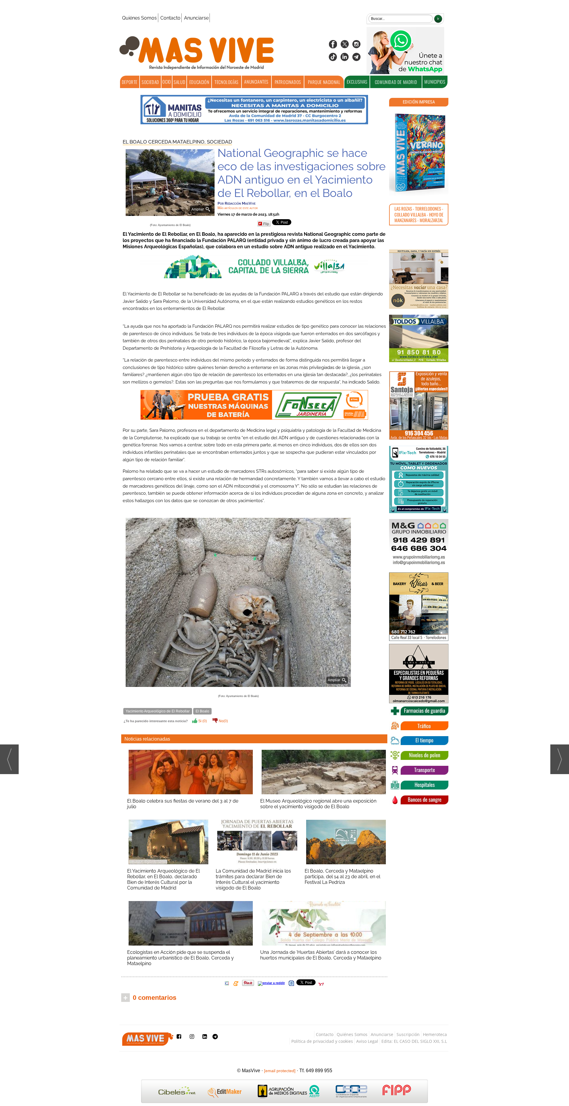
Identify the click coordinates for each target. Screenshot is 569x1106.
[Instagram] (356, 46)
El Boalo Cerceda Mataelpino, (165, 142)
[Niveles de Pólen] (418, 755)
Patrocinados (288, 82)
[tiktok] (332, 58)
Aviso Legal (367, 1041)
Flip (266, 223)
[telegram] (356, 58)
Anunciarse (196, 18)
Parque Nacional (324, 82)
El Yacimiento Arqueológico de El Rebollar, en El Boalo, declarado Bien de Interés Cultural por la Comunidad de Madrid (163, 879)
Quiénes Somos (139, 18)
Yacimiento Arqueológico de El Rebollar (158, 711)
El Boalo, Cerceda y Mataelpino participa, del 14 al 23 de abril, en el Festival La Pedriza (342, 876)
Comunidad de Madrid (396, 82)
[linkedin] (344, 58)
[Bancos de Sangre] (418, 800)
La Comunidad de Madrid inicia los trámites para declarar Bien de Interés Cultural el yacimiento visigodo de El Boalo (253, 879)
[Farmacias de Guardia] (418, 711)
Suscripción (408, 1034)
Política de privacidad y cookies (322, 1041)
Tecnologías (227, 82)
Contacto (170, 18)
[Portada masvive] (418, 153)
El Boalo (202, 711)
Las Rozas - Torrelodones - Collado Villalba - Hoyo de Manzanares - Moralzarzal (418, 214)
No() (223, 721)
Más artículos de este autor (238, 208)
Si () (202, 721)
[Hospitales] (418, 785)
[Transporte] (418, 770)
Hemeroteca (435, 1034)
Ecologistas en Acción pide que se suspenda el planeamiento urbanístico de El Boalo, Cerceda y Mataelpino (180, 957)
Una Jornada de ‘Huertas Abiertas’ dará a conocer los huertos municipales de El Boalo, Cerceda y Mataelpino (320, 955)
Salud (179, 82)
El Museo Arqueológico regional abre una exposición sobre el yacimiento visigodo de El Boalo (318, 803)
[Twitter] (344, 46)
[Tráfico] (418, 726)
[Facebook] (332, 46)
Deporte (130, 82)
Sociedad (150, 82)
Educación (199, 82)
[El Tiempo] (418, 741)
